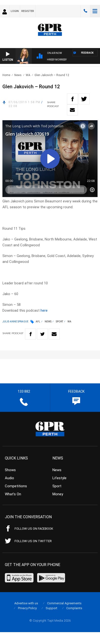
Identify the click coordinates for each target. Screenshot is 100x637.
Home (6, 75)
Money (57, 494)
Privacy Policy (27, 608)
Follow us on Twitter (33, 541)
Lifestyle (59, 478)
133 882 (85, 11)
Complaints (74, 608)
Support (51, 608)
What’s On (13, 494)
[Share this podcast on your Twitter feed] (84, 98)
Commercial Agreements (64, 603)
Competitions (16, 486)
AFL (38, 321)
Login (15, 11)
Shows (10, 470)
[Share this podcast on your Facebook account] (72, 98)
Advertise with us (26, 603)
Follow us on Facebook (34, 528)
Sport (59, 321)
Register (27, 11)
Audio (9, 478)
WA (28, 75)
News (18, 75)
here (44, 310)
